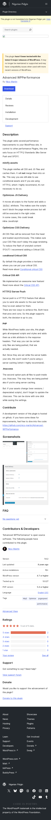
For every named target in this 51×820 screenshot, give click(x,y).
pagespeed (42, 598)
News (5, 719)
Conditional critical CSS (31, 269)
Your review (8, 655)
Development (11, 119)
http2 (25, 598)
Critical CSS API (31, 285)
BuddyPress (10, 772)
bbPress (8, 768)
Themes (31, 719)
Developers (8, 745)
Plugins (30, 723)
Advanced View (10, 611)
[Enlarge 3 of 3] (45, 468)
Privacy (6, 728)
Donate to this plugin (13, 698)
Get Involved (33, 736)
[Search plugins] (30, 29)
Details (8, 98)
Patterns (31, 728)
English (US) (43, 592)
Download (9, 89)
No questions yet (11, 519)
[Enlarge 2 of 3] (45, 444)
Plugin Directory (9, 12)
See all (45, 655)
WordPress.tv (10, 750)
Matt (6, 763)
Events (30, 741)
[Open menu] (47, 4)
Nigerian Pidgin (16, 784)
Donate (32, 745)
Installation (10, 112)
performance (42, 604)
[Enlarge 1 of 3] (21, 444)
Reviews (9, 105)
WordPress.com (11, 759)
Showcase (32, 714)
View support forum (12, 675)
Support (9, 125)
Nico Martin (11, 81)
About (5, 714)
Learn (5, 736)
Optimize (32, 598)
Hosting (6, 723)
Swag (31, 750)
